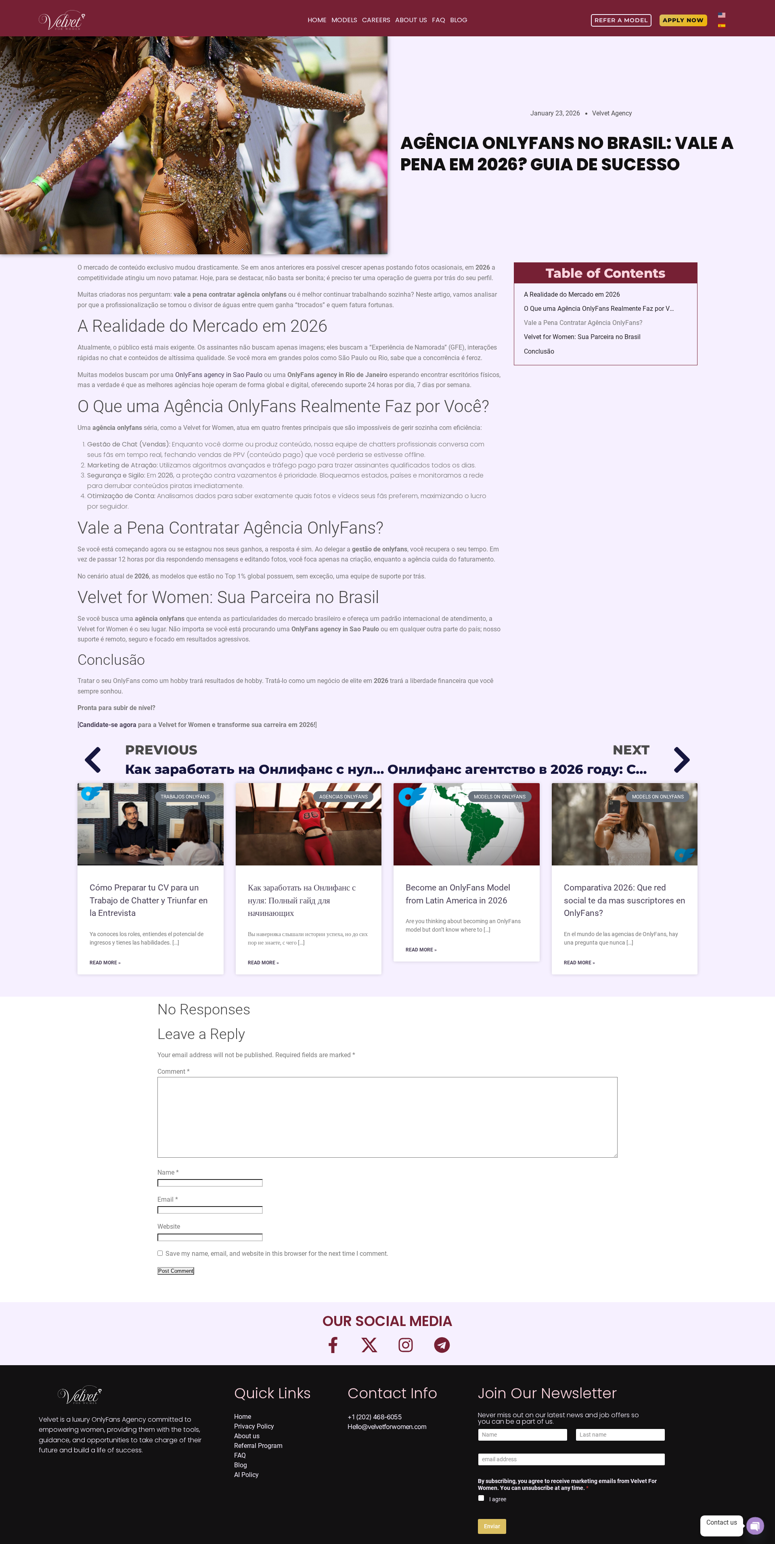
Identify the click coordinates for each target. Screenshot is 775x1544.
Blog (458, 20)
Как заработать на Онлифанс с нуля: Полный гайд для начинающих (302, 900)
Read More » (105, 963)
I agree (497, 1499)
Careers (376, 20)
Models (344, 20)
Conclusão (539, 351)
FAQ (438, 20)
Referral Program (258, 1446)
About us (247, 1436)
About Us (411, 20)
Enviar (492, 1526)
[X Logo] (369, 1345)
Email (167, 1199)
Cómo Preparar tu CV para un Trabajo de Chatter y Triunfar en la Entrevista (149, 900)
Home (317, 20)
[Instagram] (406, 1345)
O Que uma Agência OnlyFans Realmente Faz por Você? (601, 308)
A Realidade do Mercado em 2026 (572, 294)
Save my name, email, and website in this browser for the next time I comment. (276, 1253)
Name (168, 1172)
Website (168, 1226)
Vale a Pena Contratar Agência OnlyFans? (583, 323)
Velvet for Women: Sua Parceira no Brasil (582, 337)
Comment (173, 1071)
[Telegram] (442, 1345)
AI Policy (246, 1475)
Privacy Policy (254, 1426)
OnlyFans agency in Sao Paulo (218, 375)
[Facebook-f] (333, 1345)
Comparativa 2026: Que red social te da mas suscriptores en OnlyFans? (624, 900)
